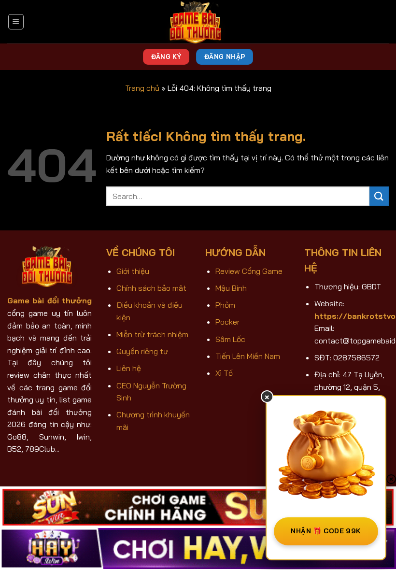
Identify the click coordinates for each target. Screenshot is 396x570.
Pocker (227, 322)
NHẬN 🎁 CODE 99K (326, 531)
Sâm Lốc (230, 339)
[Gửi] (379, 195)
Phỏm (225, 305)
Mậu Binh (231, 288)
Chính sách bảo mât (151, 288)
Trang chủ (142, 88)
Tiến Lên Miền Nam (247, 356)
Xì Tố (224, 373)
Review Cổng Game (249, 271)
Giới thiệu (132, 271)
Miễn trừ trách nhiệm (152, 334)
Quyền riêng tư (142, 351)
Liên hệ (128, 368)
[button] (16, 21)
